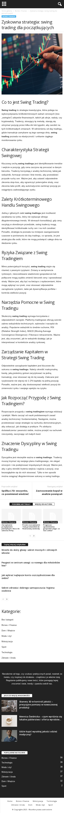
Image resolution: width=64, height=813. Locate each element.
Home (9, 801)
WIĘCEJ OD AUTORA (43, 504)
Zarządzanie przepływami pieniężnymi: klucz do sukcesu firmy (11, 528)
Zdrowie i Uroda (9, 658)
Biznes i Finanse (21, 11)
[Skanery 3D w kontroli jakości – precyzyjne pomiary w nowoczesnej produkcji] (9, 706)
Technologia (7, 652)
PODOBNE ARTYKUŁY (21, 504)
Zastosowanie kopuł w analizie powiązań (49, 492)
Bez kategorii (7, 620)
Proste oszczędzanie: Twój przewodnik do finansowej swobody (31, 527)
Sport (4, 647)
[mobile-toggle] (4, 4)
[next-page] (33, 535)
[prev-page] (30, 535)
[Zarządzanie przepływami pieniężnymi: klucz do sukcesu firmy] (11, 516)
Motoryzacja (7, 641)
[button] (59, 4)
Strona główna (7, 11)
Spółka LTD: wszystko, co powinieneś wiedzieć (15, 492)
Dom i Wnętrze (8, 630)
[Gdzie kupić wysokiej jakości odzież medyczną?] (9, 736)
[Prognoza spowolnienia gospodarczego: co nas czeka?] (52, 516)
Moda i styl (6, 636)
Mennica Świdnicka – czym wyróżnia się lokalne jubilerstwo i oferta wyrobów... (40, 718)
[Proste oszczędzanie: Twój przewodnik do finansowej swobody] (32, 516)
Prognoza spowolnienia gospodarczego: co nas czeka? (51, 528)
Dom (30, 805)
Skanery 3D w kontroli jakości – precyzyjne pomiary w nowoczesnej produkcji (38, 704)
